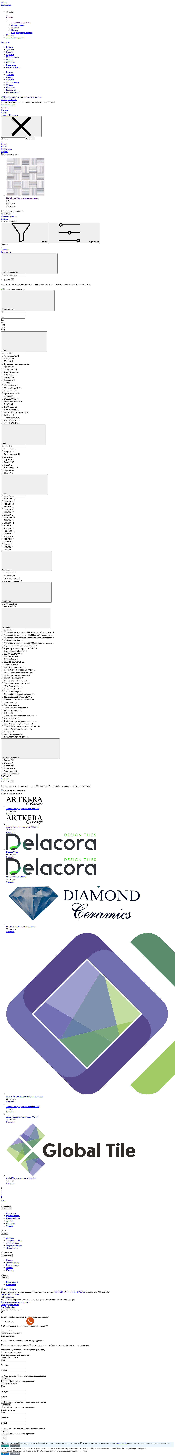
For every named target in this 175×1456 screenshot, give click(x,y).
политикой (122, 1443)
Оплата (9, 77)
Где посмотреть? (13, 92)
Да (2, 213)
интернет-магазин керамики (29, 97)
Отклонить (15, 1446)
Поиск (4, 112)
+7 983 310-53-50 (61, 1292)
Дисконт (4, 107)
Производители (13, 1218)
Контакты (5, 42)
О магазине (11, 1213)
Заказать (5, 1378)
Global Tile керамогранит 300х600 (21, 1178)
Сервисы (10, 79)
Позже (7, 214)
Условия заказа (12, 1262)
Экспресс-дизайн (13, 1240)
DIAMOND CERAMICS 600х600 (20, 926)
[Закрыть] (12, 279)
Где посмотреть (13, 1215)
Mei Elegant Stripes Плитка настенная (22, 198)
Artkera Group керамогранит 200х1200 (22, 808)
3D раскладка (12, 1248)
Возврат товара (12, 1265)
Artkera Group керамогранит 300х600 (22, 827)
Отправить (6, 1405)
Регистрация (6, 5)
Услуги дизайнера (14, 1245)
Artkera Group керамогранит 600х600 (22, 1117)
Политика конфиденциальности (15, 1302)
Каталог (9, 17)
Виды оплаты (12, 1282)
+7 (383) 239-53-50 (9, 99)
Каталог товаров (8, 105)
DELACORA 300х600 (15, 876)
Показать (5, 779)
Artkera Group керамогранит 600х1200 (22, 1106)
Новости (10, 1270)
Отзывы (9, 85)
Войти (4, 2)
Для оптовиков (12, 82)
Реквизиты (11, 90)
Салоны (4, 110)
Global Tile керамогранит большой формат (24, 1096)
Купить (4, 1431)
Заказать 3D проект (9, 115)
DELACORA (12, 852)
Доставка (10, 74)
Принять (5, 1446)
